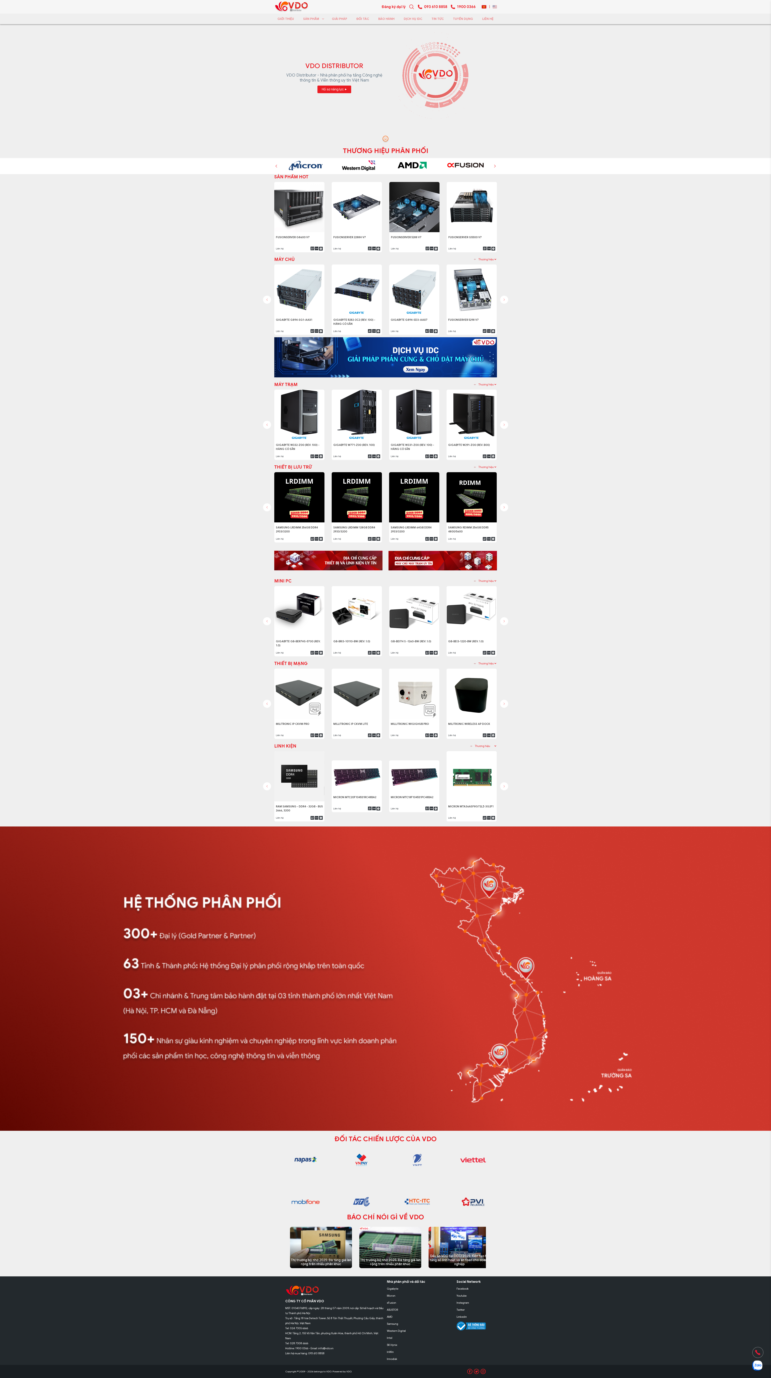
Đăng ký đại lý (394, 6)
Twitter (461, 1310)
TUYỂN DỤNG (463, 19)
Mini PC (283, 581)
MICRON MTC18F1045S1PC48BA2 (413, 804)
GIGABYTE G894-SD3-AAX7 (410, 317)
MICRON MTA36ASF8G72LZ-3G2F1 (471, 804)
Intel (389, 1338)
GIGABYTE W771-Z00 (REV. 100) (354, 442)
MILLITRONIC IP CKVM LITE (351, 721)
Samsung (392, 1324)
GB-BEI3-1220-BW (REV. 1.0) (467, 639)
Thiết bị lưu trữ (293, 467)
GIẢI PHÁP (339, 19)
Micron (391, 1295)
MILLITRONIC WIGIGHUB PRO (410, 721)
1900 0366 (466, 6)
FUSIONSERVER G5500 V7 (351, 235)
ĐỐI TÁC (362, 19)
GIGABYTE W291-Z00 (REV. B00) (470, 442)
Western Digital (396, 1331)
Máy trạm (286, 384)
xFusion (391, 1302)
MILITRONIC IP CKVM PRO (293, 721)
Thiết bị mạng (291, 663)
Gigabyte (392, 1288)
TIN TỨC (437, 19)
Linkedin (462, 1317)
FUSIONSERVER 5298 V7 (465, 317)
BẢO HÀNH (386, 19)
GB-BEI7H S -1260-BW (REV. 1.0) (412, 639)
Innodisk (392, 1359)
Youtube (462, 1295)
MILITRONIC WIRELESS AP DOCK (469, 721)
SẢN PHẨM (311, 19)
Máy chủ (284, 259)
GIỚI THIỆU (285, 19)
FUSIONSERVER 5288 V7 (292, 235)
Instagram (463, 1302)
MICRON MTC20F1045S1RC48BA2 (355, 804)
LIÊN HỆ (488, 19)
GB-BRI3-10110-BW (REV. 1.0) (353, 639)
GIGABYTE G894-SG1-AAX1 (467, 235)
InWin (390, 1352)
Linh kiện (285, 746)
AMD (390, 1317)
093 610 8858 (435, 6)
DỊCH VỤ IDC (413, 19)
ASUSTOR (392, 1310)
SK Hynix (392, 1345)
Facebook (463, 1288)
